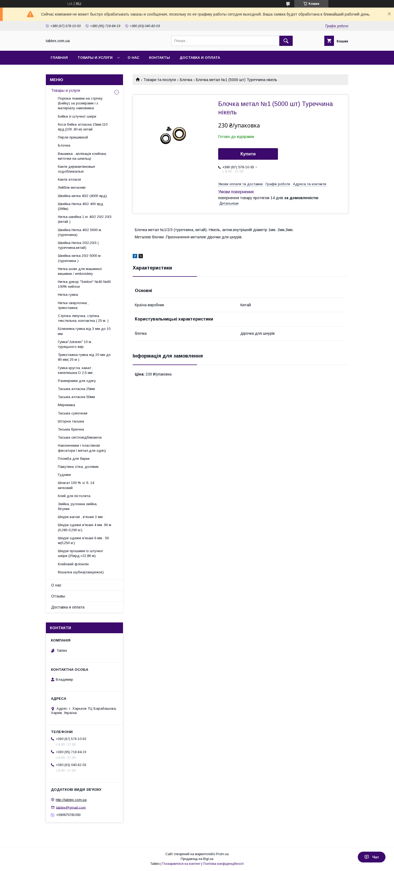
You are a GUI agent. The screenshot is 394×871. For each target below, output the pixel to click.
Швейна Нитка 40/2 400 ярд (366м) (80, 206)
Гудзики (64, 475)
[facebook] (135, 257)
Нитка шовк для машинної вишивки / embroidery (80, 271)
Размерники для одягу (77, 381)
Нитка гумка (68, 295)
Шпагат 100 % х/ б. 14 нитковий (76, 485)
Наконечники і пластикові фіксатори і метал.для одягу (82, 447)
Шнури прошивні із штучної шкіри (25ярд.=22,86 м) (80, 553)
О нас (133, 58)
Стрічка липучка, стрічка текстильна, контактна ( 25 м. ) (83, 318)
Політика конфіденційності (223, 864)
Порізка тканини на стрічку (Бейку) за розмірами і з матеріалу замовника (80, 103)
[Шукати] (286, 41)
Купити (248, 154)
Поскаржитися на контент (181, 864)
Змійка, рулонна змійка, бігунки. (77, 506)
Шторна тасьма (71, 421)
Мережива (66, 405)
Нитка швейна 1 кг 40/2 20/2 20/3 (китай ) (84, 219)
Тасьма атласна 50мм (76, 397)
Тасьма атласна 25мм (76, 389)
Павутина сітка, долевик (78, 467)
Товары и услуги (95, 58)
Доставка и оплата (200, 58)
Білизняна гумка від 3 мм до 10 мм (84, 331)
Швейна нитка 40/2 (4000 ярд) (82, 196)
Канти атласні (69, 179)
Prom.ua (222, 854)
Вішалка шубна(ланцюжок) (81, 572)
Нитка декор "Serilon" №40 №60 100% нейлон (84, 284)
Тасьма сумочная (72, 413)
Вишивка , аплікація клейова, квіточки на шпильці (82, 156)
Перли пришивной (73, 137)
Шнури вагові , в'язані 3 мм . (81, 517)
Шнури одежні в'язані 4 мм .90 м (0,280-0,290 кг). (84, 527)
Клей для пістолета (74, 496)
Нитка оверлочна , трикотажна (73, 305)
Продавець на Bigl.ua (197, 859)
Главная (59, 58)
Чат (375, 857)
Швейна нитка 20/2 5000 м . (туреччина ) (80, 258)
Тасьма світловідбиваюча (80, 437)
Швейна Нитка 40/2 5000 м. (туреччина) (80, 232)
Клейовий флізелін (73, 564)
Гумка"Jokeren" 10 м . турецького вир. (75, 344)
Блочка (186, 80)
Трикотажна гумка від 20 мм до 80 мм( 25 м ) (84, 357)
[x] (141, 257)
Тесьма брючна (71, 429)
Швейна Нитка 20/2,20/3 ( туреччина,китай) (78, 245)
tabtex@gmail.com (71, 807)
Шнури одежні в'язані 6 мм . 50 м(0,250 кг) (83, 540)
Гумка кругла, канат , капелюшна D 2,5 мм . (76, 370)
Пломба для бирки (74, 459)
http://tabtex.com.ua (71, 800)
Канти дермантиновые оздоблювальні (76, 169)
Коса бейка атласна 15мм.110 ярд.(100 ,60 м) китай (82, 126)
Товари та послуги (159, 80)
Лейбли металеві (72, 187)
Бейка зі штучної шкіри (77, 116)
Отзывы (58, 596)
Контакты (159, 58)
